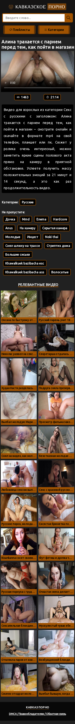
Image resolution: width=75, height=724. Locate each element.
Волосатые (60, 272)
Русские (28, 202)
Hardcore (60, 219)
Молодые (12, 237)
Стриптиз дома (58, 245)
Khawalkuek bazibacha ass (24, 272)
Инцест (32, 237)
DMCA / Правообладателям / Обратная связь (37, 713)
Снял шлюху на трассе (22, 245)
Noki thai (51, 237)
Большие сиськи (17, 254)
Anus (9, 228)
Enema (41, 219)
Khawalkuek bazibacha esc (24, 263)
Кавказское (39, 6)
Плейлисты (21, 29)
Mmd (26, 219)
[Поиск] (69, 17)
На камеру (28, 228)
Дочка (10, 219)
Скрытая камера (55, 228)
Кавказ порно (37, 707)
